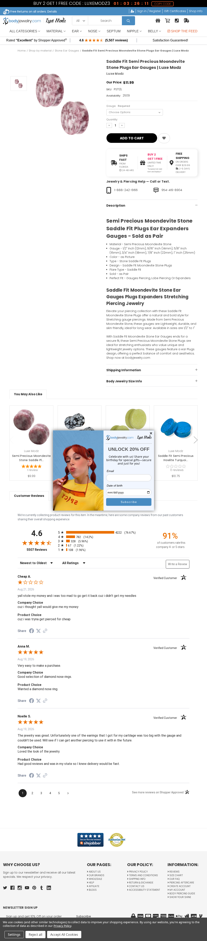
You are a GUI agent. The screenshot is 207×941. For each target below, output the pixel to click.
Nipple (133, 31)
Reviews (174, 871)
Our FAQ (174, 879)
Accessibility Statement (144, 890)
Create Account (180, 886)
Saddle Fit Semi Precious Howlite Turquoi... (175, 458)
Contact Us (136, 886)
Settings (14, 934)
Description (115, 205)
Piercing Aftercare (181, 882)
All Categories (23, 31)
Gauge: (118, 106)
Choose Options (34, 433)
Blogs (92, 890)
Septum (113, 31)
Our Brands (96, 875)
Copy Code (163, 4)
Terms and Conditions (143, 875)
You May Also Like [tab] (28, 394)
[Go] (128, 20)
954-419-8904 (172, 190)
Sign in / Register (149, 11)
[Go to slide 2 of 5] (196, 440)
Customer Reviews (29, 496)
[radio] (103, 532)
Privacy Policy (138, 871)
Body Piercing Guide (182, 893)
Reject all (35, 934)
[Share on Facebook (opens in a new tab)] (31, 631)
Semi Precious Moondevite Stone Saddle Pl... (31, 458)
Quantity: (112, 119)
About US (94, 871)
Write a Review (177, 564)
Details (52, 11)
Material (54, 31)
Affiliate (93, 886)
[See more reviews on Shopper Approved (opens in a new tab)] (45, 631)
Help (91, 882)
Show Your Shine (180, 897)
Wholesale (95, 879)
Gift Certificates (175, 11)
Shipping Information (123, 370)
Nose (92, 31)
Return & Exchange (140, 882)
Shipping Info (137, 879)
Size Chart (176, 875)
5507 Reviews (41, 550)
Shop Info (196, 11)
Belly (153, 31)
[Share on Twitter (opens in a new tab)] (38, 631)
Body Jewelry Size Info (124, 381)
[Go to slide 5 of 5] (11, 440)
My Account (177, 890)
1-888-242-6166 (126, 190)
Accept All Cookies (64, 934)
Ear (75, 31)
